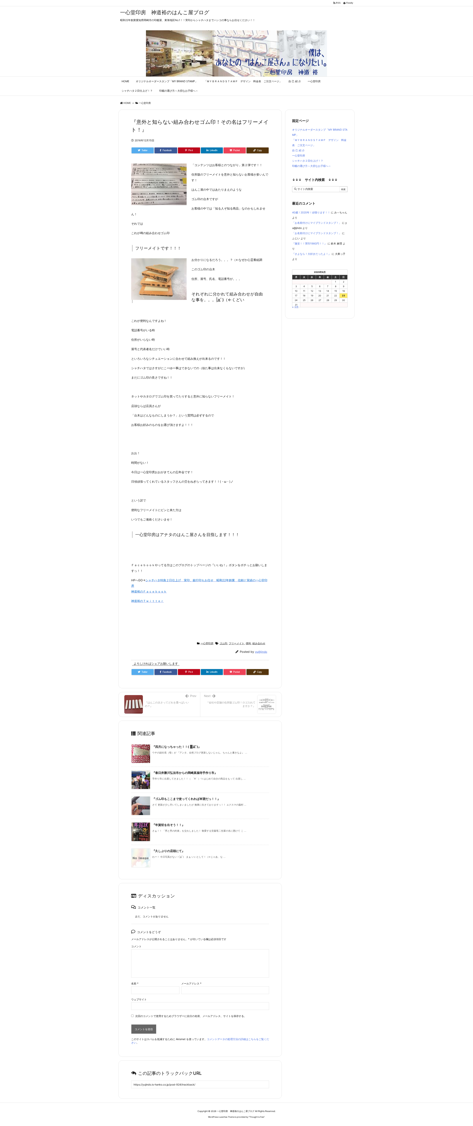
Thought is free (256, 1117)
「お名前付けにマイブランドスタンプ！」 (316, 222)
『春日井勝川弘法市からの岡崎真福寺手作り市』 (184, 773)
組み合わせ (258, 643)
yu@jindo (261, 652)
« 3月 (295, 307)
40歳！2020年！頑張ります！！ (311, 212)
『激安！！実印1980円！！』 (309, 243)
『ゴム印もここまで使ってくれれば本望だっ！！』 (186, 799)
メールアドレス (191, 983)
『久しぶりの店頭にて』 (168, 851)
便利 (248, 643)
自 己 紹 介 (298, 150)
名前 (134, 983)
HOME (127, 102)
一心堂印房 (145, 102)
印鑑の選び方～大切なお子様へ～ (311, 165)
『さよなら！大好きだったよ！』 (311, 253)
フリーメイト (236, 643)
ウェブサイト (139, 999)
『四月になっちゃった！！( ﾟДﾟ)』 (176, 747)
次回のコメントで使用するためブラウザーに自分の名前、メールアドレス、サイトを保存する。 (190, 1016)
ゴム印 (223, 643)
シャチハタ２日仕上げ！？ (307, 160)
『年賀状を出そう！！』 (168, 825)
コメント (136, 946)
